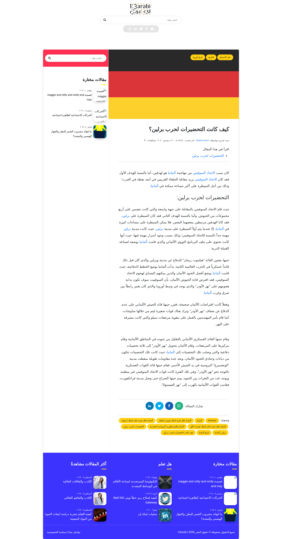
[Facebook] (146, 29)
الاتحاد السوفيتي (204, 173)
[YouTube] (152, 29)
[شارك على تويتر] (159, 406)
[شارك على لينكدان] (150, 406)
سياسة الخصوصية (56, 532)
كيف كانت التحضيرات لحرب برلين (178, 432)
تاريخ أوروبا (198, 57)
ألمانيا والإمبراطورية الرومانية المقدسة (167, 426)
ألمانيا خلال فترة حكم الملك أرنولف (137, 420)
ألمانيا (172, 173)
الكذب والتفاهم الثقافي (78, 497)
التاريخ (211, 57)
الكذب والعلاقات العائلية (77, 481)
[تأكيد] (104, 20)
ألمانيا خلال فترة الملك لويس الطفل (175, 420)
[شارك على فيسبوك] (169, 406)
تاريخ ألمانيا (204, 432)
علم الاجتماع (225, 57)
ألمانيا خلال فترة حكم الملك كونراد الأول (208, 426)
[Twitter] (141, 29)
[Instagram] (130, 29)
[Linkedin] (135, 29)
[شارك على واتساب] (179, 406)
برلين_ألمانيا (220, 432)
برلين (126, 215)
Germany (212, 420)
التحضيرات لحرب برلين (208, 155)
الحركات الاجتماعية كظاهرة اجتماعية (72, 115)
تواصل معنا (74, 532)
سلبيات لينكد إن (147, 514)
